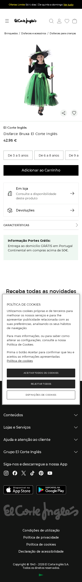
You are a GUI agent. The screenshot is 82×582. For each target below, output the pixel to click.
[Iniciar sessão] (58, 21)
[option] (18, 155)
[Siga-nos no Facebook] (14, 473)
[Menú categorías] (7, 21)
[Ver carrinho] (74, 21)
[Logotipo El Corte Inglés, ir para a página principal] (25, 21)
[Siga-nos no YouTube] (49, 473)
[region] (41, 349)
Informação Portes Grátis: (29, 241)
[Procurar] (51, 21)
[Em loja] (72, 193)
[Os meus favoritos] (66, 21)
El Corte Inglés (15, 128)
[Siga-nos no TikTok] (32, 473)
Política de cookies (20, 360)
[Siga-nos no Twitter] (23, 473)
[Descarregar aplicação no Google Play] (51, 490)
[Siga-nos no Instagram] (6, 473)
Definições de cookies (41, 394)
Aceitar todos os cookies (41, 372)
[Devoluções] (72, 210)
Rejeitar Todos (41, 383)
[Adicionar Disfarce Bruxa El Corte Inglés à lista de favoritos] (74, 113)
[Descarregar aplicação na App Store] (18, 490)
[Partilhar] (63, 113)
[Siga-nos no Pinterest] (41, 473)
